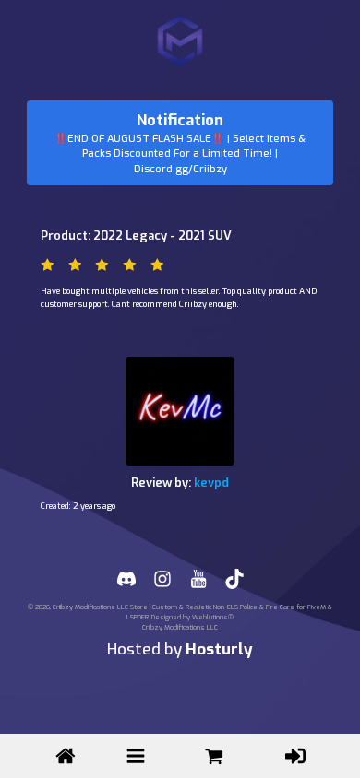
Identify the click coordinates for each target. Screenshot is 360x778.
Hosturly (219, 649)
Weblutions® (213, 617)
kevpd (211, 482)
